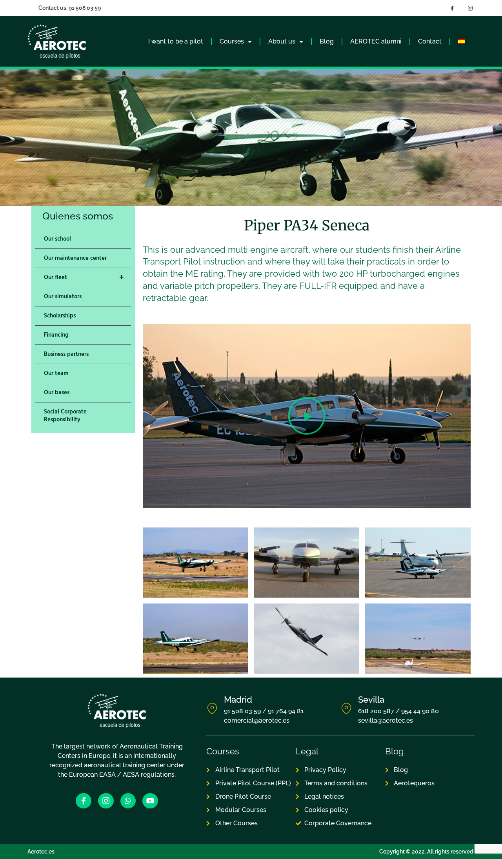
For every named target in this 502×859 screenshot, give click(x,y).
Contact (430, 41)
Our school (57, 239)
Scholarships (60, 316)
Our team (56, 373)
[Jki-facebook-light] (83, 801)
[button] (306, 415)
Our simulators (63, 296)
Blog (327, 41)
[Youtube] (150, 801)
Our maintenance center (75, 258)
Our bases (56, 392)
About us (281, 41)
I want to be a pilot (175, 41)
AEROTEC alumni (376, 41)
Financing (56, 335)
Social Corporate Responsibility (65, 415)
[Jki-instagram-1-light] (106, 801)
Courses (232, 41)
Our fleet (84, 277)
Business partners (66, 354)
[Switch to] (461, 42)
